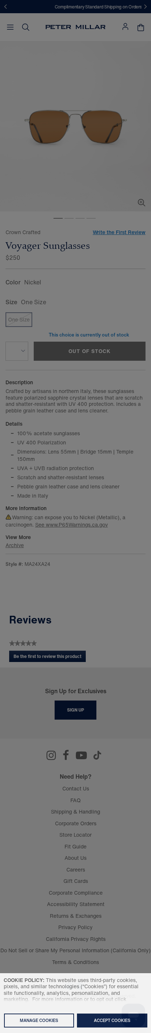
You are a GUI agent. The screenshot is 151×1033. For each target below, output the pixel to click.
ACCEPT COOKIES (112, 1020)
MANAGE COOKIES (39, 1020)
